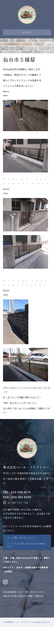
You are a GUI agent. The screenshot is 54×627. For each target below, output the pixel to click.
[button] (27, 542)
